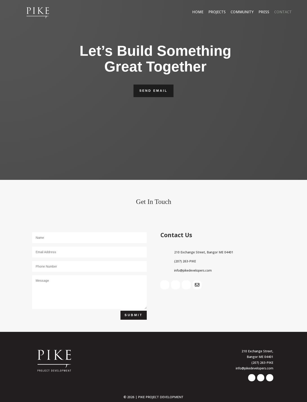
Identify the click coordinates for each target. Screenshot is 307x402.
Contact (283, 11)
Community (242, 11)
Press (263, 11)
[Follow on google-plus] (197, 284)
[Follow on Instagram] (186, 284)
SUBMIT (134, 315)
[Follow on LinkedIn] (164, 284)
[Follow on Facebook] (175, 284)
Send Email (153, 90)
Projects (217, 11)
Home (197, 11)
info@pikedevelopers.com (254, 368)
